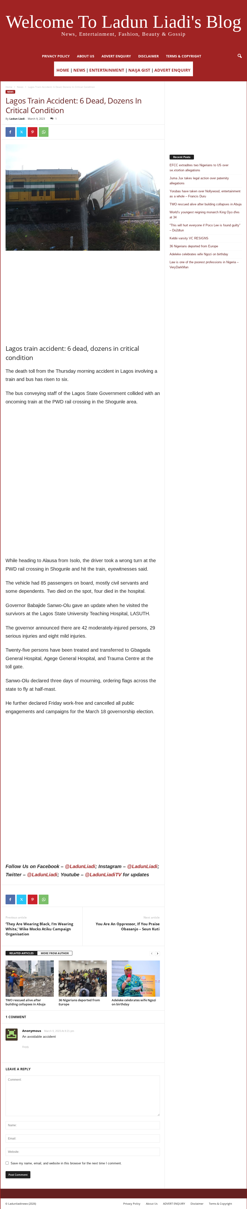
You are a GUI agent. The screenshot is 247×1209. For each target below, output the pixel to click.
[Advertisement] (82, 263)
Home (9, 87)
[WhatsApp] (43, 132)
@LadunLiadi (80, 866)
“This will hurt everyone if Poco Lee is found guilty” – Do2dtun (205, 227)
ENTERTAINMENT (106, 70)
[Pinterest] (32, 132)
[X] (21, 132)
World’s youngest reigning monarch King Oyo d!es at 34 (205, 214)
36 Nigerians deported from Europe (79, 1002)
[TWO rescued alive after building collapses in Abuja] (30, 978)
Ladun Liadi (17, 118)
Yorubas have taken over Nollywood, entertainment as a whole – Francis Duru (205, 193)
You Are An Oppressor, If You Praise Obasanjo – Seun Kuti (128, 926)
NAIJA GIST (139, 70)
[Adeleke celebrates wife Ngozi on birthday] (136, 978)
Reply (25, 1046)
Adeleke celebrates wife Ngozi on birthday (134, 1002)
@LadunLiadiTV (103, 874)
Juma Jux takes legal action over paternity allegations (199, 180)
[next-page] (157, 953)
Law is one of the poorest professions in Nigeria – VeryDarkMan (204, 264)
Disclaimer (148, 56)
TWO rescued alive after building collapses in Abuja (26, 1002)
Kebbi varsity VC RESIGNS (189, 238)
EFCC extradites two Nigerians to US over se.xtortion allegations (199, 167)
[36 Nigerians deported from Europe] (83, 978)
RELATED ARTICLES (21, 953)
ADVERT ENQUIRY (116, 56)
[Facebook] (10, 132)
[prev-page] (151, 953)
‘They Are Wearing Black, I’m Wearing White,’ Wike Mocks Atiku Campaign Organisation (39, 928)
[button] (239, 56)
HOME (62, 70)
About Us (85, 56)
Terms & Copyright (183, 56)
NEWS (79, 70)
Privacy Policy (56, 56)
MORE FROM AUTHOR (55, 953)
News (20, 87)
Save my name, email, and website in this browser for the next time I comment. (66, 1163)
